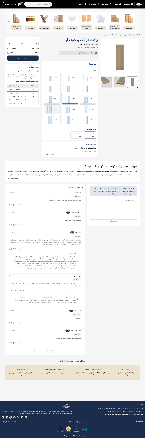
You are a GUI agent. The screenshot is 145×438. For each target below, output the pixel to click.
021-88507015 (80, 422)
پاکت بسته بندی (124, 35)
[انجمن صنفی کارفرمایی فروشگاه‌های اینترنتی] (60, 429)
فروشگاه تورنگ (135, 35)
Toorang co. (85, 436)
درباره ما (81, 4)
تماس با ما (92, 4)
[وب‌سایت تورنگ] (84, 429)
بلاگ (116, 4)
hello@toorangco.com (9, 422)
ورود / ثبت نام (9, 4)
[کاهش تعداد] (36, 43)
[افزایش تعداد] (9, 43)
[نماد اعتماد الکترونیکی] (76, 429)
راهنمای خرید (105, 4)
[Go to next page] (34, 351)
